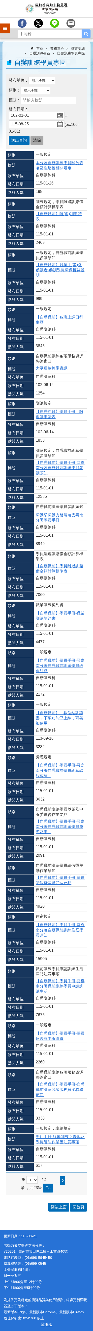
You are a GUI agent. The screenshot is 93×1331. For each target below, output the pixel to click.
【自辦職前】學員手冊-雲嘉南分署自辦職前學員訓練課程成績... (60, 770)
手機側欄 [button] (2, 24)
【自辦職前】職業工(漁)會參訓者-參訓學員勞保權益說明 (60, 270)
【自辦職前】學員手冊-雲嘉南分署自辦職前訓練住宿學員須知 (60, 930)
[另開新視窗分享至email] (70, 23)
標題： (15, 100)
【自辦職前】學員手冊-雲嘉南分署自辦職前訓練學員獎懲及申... (60, 826)
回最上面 (59, 1207)
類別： (15, 90)
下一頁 (62, 1180)
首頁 (39, 48)
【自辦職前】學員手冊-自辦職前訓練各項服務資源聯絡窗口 (60, 1089)
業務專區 (57, 48)
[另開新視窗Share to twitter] (38, 23)
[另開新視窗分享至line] (54, 23)
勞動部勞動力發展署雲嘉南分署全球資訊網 (46, 8)
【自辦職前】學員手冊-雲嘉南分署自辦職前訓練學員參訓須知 (60, 467)
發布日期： (19, 109)
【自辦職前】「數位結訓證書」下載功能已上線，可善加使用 (59, 718)
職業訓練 (78, 48)
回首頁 (78, 1207)
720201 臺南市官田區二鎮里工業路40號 (36, 1251)
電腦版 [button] (47, 1324)
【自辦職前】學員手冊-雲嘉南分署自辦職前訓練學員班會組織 (60, 665)
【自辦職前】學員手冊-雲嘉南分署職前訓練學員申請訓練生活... (60, 986)
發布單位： (19, 80)
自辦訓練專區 (39, 53)
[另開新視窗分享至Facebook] (22, 23)
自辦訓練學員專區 (71, 53)
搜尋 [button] (86, 33)
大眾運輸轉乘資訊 (51, 368)
